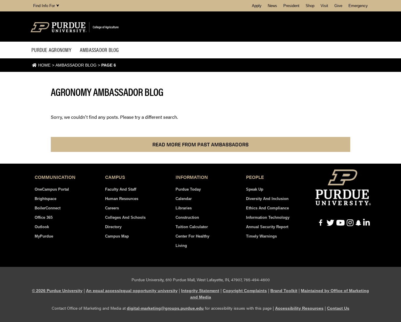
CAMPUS (115, 177)
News (272, 6)
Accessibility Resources (299, 308)
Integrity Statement (200, 290)
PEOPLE (255, 177)
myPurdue (44, 236)
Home (44, 65)
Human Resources (121, 198)
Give (338, 6)
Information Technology (267, 217)
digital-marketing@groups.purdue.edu (165, 308)
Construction (187, 217)
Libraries (184, 208)
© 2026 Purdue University (57, 290)
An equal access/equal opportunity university (132, 290)
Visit (324, 6)
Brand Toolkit (283, 290)
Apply (257, 6)
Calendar (184, 198)
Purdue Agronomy (51, 50)
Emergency (358, 6)
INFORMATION (192, 177)
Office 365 (44, 217)
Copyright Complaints (245, 290)
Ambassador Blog (99, 50)
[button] (200, 144)
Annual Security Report (267, 227)
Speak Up (254, 189)
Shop (310, 6)
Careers (112, 208)
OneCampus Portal (52, 189)
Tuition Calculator (192, 227)
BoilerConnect (47, 208)
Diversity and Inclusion (267, 198)
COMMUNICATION (55, 177)
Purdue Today (188, 189)
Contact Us (338, 308)
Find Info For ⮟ (46, 6)
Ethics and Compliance (267, 208)
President (291, 6)
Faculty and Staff (120, 189)
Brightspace (45, 198)
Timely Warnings (261, 236)
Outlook (42, 227)
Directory (113, 227)
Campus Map (117, 236)
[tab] (55, 177)
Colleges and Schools (125, 217)
